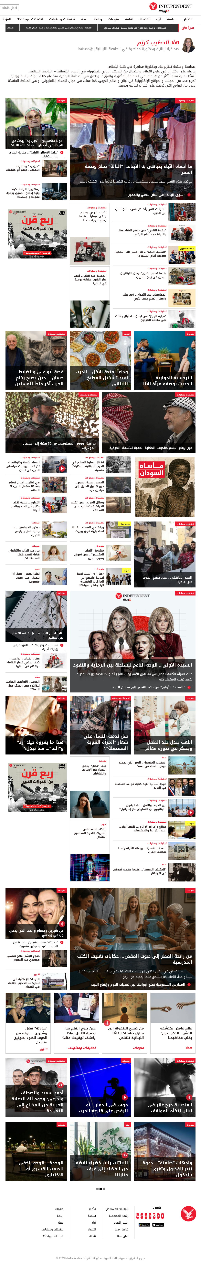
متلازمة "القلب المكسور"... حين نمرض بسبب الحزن (89, 554)
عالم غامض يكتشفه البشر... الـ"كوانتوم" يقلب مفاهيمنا (176, 1033)
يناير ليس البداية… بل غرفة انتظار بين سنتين (37, 636)
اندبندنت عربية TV (30, 19)
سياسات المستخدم (117, 1208)
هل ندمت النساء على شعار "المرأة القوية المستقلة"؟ (106, 742)
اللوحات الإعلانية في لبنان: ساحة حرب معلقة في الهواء (24, 982)
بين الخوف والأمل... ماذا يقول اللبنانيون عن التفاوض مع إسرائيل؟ (142, 807)
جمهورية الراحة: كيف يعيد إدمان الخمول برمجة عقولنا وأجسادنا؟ (23, 193)
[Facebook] (162, 1216)
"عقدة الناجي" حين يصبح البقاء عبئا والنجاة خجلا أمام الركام (142, 232)
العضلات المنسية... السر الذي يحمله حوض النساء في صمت (142, 764)
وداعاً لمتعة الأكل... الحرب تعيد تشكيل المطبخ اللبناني (102, 378)
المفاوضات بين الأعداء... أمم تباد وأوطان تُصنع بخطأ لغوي (144, 296)
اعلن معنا (122, 1236)
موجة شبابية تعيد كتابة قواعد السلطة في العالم (140, 786)
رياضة (98, 19)
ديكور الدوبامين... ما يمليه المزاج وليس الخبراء (26, 531)
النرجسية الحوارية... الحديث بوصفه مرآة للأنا (167, 381)
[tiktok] (142, 1216)
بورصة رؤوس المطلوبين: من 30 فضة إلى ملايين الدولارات (59, 445)
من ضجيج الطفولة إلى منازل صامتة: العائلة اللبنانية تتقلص (126, 1033)
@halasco (85, 48)
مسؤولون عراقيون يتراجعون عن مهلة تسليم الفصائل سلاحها (149, 28)
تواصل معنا (121, 1229)
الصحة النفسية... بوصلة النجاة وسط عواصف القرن (142, 850)
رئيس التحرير (121, 1222)
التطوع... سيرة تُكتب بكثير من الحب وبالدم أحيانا (25, 506)
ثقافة (129, 19)
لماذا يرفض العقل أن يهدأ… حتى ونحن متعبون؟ (26, 577)
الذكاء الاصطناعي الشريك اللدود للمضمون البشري (90, 833)
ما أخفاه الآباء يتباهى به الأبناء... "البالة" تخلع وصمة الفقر (138, 169)
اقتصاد (145, 19)
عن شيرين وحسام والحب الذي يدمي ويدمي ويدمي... (36, 933)
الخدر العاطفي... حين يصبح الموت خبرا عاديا (167, 579)
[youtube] (150, 1216)
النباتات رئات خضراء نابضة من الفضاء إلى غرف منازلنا (102, 1169)
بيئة (128, 1125)
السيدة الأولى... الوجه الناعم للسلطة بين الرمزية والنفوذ (132, 665)
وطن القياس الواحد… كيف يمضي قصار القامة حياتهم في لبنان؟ (23, 662)
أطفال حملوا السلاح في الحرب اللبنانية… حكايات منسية (88, 466)
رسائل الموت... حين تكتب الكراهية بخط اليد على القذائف (87, 506)
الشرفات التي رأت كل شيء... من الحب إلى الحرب (140, 211)
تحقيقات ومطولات (62, 19)
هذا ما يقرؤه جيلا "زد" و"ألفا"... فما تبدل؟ (40, 745)
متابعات (126, 1061)
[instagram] (154, 1216)
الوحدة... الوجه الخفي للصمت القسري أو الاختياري (41, 1169)
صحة (84, 19)
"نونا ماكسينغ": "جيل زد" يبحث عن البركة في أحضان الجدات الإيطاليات (36, 143)
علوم (37, 569)
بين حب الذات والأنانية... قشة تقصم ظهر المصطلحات (24, 554)
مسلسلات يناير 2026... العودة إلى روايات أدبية (35, 647)
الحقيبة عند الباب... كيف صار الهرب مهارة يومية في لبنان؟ (90, 279)
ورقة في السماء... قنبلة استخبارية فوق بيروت (87, 529)
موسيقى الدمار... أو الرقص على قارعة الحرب (103, 1108)
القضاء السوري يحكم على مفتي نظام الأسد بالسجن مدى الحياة (73, 28)
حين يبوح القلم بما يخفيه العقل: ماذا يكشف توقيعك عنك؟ (79, 1033)
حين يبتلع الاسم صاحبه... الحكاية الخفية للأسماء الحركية (150, 448)
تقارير (127, 334)
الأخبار (188, 19)
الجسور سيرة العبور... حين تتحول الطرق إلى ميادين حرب (89, 486)
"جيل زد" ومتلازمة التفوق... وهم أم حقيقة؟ (23, 168)
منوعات (113, 19)
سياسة (172, 19)
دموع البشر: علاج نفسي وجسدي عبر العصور (23, 958)
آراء (158, 19)
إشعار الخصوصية (118, 1215)
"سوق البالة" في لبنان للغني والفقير (156, 195)
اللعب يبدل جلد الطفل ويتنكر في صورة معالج (168, 745)
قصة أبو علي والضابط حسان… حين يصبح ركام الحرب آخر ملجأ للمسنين (39, 378)
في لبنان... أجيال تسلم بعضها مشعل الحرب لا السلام (24, 486)
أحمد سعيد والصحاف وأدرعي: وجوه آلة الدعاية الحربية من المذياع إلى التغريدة (37, 1102)
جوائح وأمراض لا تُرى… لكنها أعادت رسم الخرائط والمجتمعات (142, 828)
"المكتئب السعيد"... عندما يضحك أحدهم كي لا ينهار (139, 871)
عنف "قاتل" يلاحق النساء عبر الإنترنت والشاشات (94, 769)
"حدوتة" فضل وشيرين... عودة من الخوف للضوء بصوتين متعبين (35, 944)
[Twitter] (158, 1216)
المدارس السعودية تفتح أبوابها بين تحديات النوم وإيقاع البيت (138, 985)
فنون (43, 1049)
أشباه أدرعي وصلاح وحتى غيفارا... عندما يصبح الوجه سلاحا (92, 216)
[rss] (137, 1216)
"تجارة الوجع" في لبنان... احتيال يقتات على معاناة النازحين (140, 318)
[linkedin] (146, 1216)
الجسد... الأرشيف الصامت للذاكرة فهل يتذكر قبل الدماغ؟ (23, 685)
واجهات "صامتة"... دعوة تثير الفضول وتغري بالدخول (167, 1169)
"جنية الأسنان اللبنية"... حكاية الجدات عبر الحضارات (33, 154)
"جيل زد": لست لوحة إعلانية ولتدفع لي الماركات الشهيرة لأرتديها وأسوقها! (90, 579)
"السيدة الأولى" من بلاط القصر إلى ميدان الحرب (148, 687)
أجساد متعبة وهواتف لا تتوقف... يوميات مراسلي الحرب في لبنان (23, 466)
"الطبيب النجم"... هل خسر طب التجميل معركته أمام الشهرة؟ (140, 253)
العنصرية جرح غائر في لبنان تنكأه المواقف (170, 1108)
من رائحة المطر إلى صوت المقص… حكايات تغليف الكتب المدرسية (134, 959)
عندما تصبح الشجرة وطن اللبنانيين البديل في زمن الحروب (143, 275)
